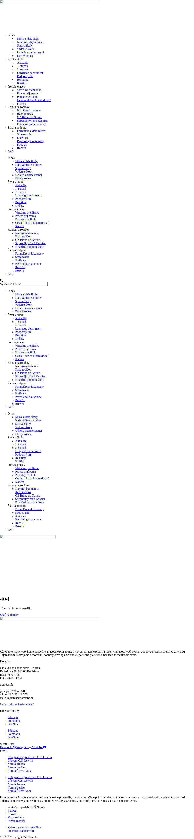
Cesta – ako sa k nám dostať (34, 100)
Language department (30, 72)
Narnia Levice (16, 767)
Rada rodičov (25, 113)
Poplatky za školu (27, 96)
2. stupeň (22, 69)
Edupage (13, 717)
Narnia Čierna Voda (19, 770)
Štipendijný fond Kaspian (32, 120)
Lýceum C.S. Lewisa (20, 760)
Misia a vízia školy (28, 38)
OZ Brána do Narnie (29, 117)
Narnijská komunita (29, 110)
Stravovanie (24, 134)
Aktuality (22, 62)
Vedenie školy (25, 48)
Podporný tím (25, 76)
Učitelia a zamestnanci (30, 52)
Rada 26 (22, 144)
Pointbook (14, 720)
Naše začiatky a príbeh (30, 42)
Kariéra (21, 103)
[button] (97, 280)
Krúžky (21, 83)
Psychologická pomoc (30, 141)
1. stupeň (22, 66)
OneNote (13, 724)
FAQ (11, 151)
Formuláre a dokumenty (31, 130)
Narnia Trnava (16, 764)
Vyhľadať (6, 284)
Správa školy (25, 45)
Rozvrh (21, 148)
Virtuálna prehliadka (29, 89)
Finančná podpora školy (31, 124)
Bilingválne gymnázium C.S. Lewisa (30, 757)
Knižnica (22, 137)
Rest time (22, 79)
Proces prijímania (27, 93)
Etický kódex (25, 55)
